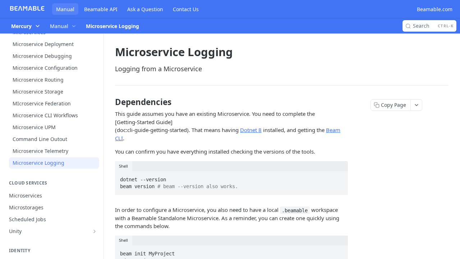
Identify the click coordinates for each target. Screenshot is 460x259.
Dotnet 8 (251, 129)
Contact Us (186, 9)
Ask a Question (145, 9)
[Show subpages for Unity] (94, 231)
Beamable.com (434, 9)
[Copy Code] (339, 177)
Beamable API (101, 9)
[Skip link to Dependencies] (110, 102)
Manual (65, 9)
